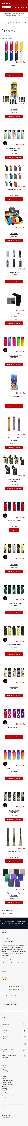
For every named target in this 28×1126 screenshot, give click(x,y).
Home (4, 27)
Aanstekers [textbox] (13, 1011)
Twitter (4, 1090)
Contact (4, 1097)
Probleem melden (6, 1082)
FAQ (3, 1069)
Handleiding (5, 1071)
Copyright (4, 1092)
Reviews (4, 1078)
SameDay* (12, 24)
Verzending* (5, 1065)
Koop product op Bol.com (14, 75)
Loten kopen (5, 977)
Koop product (14, 530)
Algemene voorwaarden (8, 1096)
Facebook (4, 1088)
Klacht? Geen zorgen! (7, 1080)
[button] (23, 7)
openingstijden (14, 17)
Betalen (4, 1073)
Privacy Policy (5, 1094)
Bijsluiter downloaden (7, 1084)
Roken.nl (6, 3)
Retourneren (5, 1074)
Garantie (4, 1076)
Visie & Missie (5, 1086)
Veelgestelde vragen (7, 1067)
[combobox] (14, 1011)
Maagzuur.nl (5, 979)
